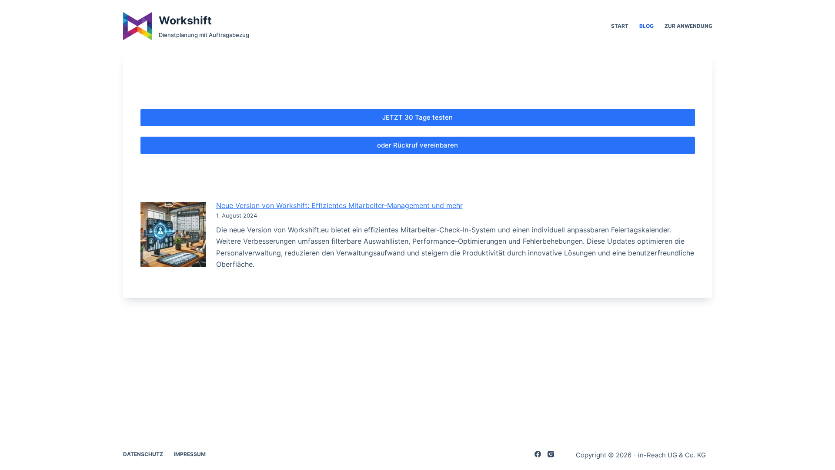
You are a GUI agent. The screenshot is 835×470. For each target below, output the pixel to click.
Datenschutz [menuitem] (143, 454)
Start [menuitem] (619, 26)
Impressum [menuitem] (190, 454)
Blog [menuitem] (646, 26)
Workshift (185, 20)
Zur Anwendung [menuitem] (688, 26)
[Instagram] (551, 454)
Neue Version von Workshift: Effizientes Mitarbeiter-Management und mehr (339, 205)
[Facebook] (537, 454)
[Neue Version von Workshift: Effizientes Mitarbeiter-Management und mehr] (173, 234)
